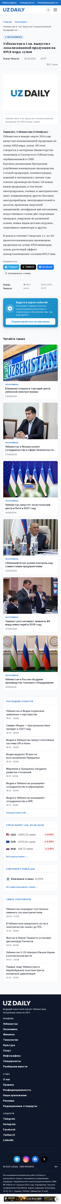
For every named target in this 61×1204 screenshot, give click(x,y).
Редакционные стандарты (20, 1106)
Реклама (8, 1100)
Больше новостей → (17, 812)
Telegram (13, 267)
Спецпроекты (27, 2)
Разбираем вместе (48, 2)
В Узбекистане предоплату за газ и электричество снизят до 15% (27, 925)
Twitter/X (29, 267)
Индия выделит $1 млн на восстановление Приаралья (23, 756)
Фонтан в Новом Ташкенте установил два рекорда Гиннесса (28, 939)
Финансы (8, 1034)
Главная (7, 22)
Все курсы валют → (17, 856)
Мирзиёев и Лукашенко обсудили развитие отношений (26, 770)
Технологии (10, 1039)
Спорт (7, 1050)
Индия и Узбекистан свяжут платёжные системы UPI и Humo (30, 742)
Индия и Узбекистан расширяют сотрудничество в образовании (25, 785)
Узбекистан (10, 1023)
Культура (9, 1045)
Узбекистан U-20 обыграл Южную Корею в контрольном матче (30, 954)
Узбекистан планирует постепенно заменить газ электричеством (27, 911)
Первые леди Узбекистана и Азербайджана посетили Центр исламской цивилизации (25, 970)
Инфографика (9, 2)
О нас (6, 1079)
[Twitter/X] (44, 1159)
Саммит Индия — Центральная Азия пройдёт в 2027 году (28, 727)
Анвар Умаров (11, 58)
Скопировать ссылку (19, 273)
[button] (48, 10)
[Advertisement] (30, 1199)
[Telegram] (17, 1159)
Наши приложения (15, 1095)
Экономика (21, 22)
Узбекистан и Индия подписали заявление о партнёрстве (25, 713)
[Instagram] (26, 1159)
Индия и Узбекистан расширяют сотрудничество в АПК (25, 799)
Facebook (47, 267)
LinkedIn (8, 1140)
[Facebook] (35, 1159)
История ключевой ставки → (22, 887)
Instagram (9, 1124)
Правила (8, 1084)
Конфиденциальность (17, 1089)
